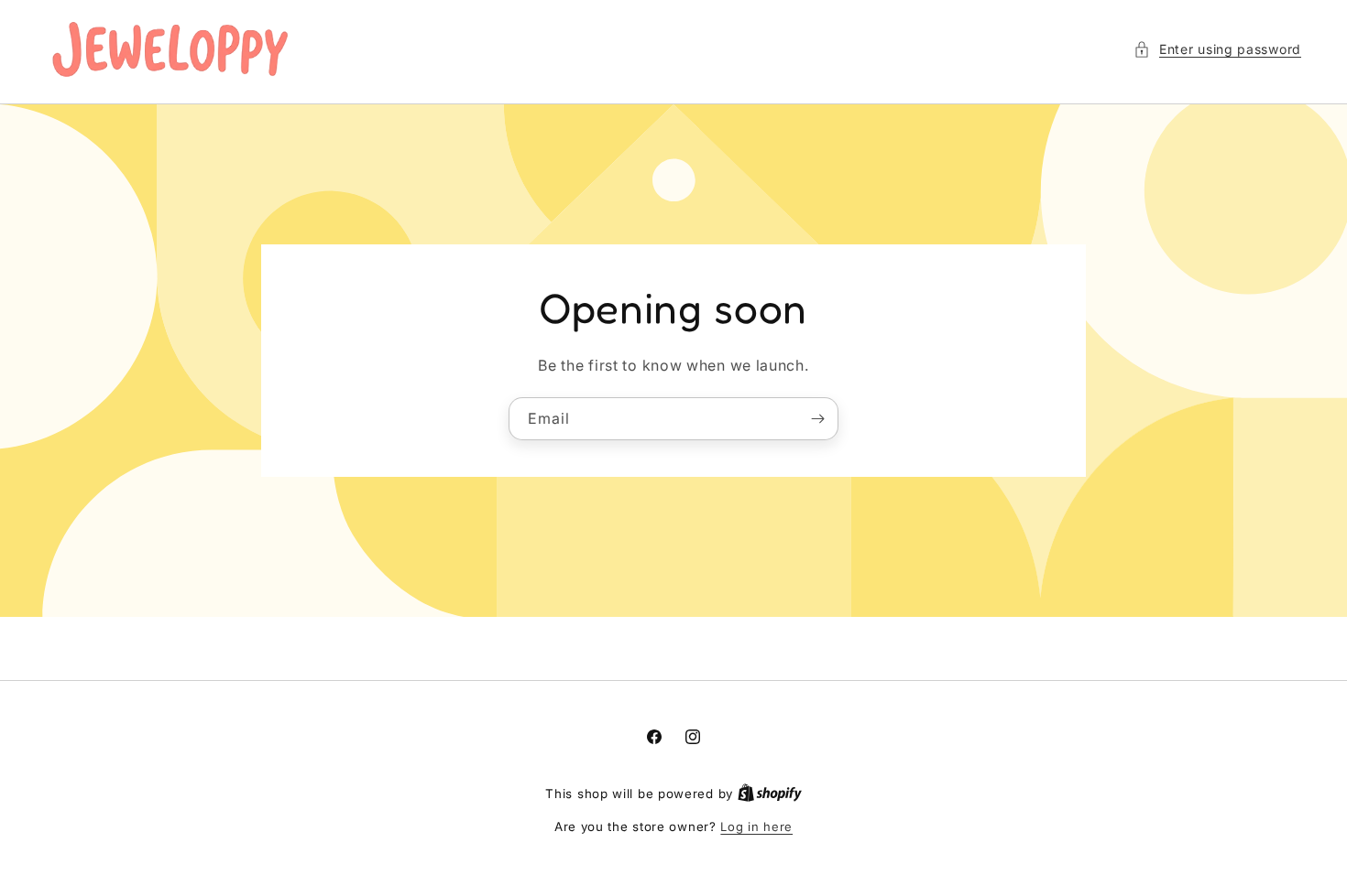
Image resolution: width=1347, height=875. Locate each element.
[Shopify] (770, 793)
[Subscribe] (817, 417)
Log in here (756, 826)
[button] (1217, 49)
